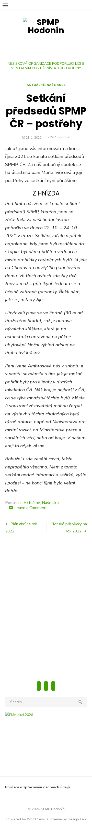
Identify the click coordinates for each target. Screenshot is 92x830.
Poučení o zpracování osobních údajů (37, 787)
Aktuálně (36, 85)
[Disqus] (46, 608)
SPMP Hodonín (58, 137)
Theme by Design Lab (68, 819)
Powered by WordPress (25, 819)
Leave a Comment (30, 508)
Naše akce (56, 85)
